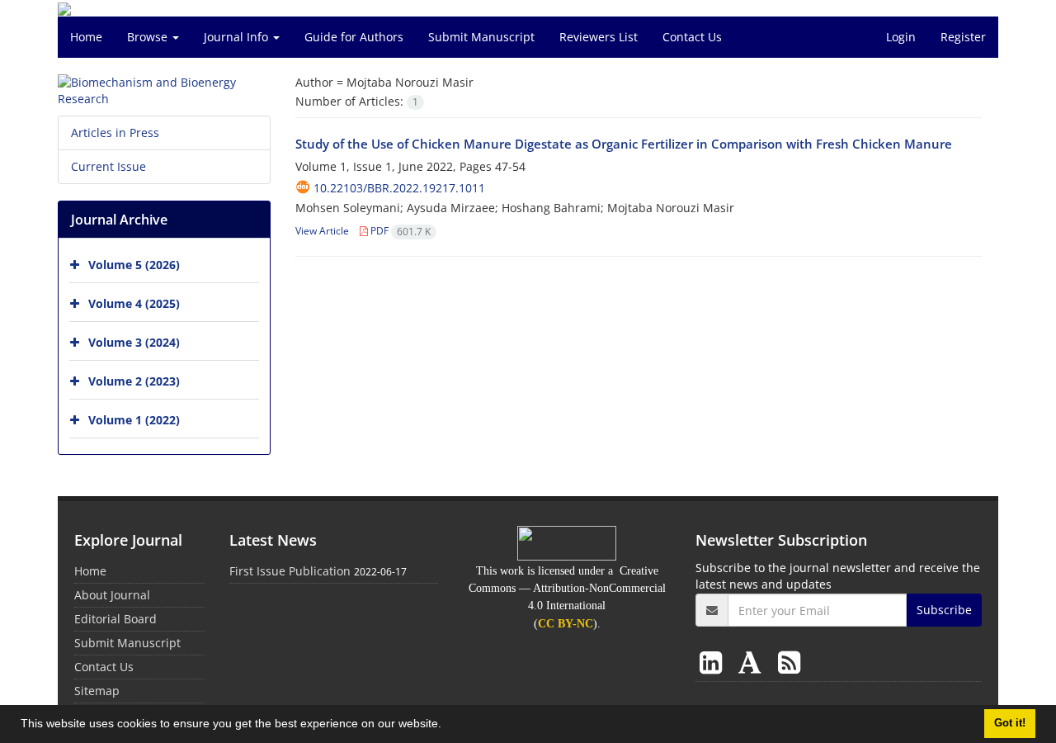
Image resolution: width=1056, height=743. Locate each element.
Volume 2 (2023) (134, 381)
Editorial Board (115, 619)
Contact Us (692, 37)
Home (86, 37)
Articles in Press (115, 132)
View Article (322, 231)
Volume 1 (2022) (134, 420)
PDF (399, 231)
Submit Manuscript (481, 37)
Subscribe (944, 610)
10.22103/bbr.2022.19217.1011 (399, 188)
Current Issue (108, 166)
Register (963, 37)
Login (901, 37)
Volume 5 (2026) (134, 264)
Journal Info (237, 37)
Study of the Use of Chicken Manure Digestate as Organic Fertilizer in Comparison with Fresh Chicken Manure (623, 143)
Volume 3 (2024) (134, 342)
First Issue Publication (290, 571)
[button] (447, 725)
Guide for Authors (353, 37)
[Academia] (753, 662)
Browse (149, 37)
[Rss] (789, 662)
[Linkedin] (714, 662)
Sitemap (97, 690)
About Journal (112, 595)
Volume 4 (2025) (134, 303)
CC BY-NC (565, 624)
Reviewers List (598, 37)
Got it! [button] (1009, 723)
